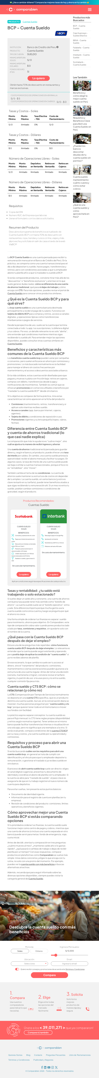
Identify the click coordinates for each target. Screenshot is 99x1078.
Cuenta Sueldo (14, 293)
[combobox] (29, 963)
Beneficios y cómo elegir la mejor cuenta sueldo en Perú (80, 97)
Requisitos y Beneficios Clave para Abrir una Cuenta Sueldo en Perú (82, 123)
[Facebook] (42, 1067)
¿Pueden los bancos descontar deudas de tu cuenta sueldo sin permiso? (82, 153)
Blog (28, 1055)
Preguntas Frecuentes (55, 1055)
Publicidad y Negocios (43, 1059)
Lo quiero (24, 574)
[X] (56, 1067)
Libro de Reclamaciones (80, 1055)
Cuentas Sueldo (30, 21)
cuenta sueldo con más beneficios (38, 864)
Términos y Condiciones (75, 969)
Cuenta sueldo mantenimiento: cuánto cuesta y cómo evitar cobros (81, 182)
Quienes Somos (15, 1055)
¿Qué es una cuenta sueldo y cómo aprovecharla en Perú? (81, 210)
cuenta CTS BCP (60, 730)
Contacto (38, 1055)
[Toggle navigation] (90, 9)
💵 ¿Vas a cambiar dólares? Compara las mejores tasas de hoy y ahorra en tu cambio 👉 (49, 2)
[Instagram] (52, 1067)
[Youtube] (48, 1067)
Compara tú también (38, 1032)
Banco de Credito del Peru (41, 47)
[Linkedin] (45, 1067)
